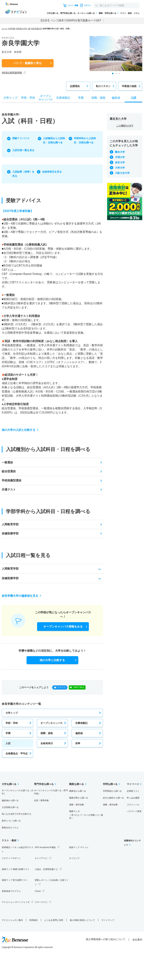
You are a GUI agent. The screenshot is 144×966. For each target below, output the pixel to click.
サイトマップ (108, 920)
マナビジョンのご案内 (12, 920)
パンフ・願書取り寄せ (28, 63)
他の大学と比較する (52, 660)
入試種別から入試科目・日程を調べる (54, 140)
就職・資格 (47, 733)
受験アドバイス (21, 138)
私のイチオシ (103, 86)
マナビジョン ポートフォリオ (16, 902)
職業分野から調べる (78, 798)
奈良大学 (120, 162)
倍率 (77, 743)
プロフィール (133, 804)
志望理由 (75, 86)
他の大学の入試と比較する (18, 429)
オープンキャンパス (52, 723)
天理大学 (120, 157)
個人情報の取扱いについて (82, 920)
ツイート (61, 687)
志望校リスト (133, 791)
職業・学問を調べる (107, 13)
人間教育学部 (10, 524)
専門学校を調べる (68, 13)
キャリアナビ (41, 858)
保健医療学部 (10, 533)
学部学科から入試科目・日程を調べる (85, 140)
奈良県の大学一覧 (23, 29)
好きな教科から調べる (113, 798)
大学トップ (12, 712)
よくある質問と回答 (53, 920)
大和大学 (120, 167)
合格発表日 (47, 743)
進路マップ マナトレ (79, 847)
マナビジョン (15, 12)
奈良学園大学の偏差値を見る (20, 595)
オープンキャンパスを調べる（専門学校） (51, 792)
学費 (8, 733)
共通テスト (9, 489)
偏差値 (79, 733)
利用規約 (33, 920)
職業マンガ (86, 814)
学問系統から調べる (112, 791)
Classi (38, 891)
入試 (8, 743)
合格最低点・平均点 (17, 753)
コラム (136, 13)
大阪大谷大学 (122, 173)
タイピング (74, 858)
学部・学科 (12, 723)
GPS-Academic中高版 (45, 847)
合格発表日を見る (52, 171)
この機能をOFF (124, 125)
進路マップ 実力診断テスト (15, 880)
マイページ (133, 784)
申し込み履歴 (133, 798)
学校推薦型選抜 (11, 480)
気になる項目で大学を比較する (16, 814)
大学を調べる (52, 13)
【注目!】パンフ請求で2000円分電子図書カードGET (70, 20)
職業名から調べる (77, 791)
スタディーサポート (11, 858)
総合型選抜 (9, 471)
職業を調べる (76, 784)
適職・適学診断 (76, 804)
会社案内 (137, 939)
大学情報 (11, 29)
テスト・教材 (126, 13)
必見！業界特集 (41, 800)
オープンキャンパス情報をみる (63, 626)
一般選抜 (7, 462)
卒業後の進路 (129, 86)
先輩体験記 (81, 723)
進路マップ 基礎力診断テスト (16, 869)
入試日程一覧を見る (23, 150)
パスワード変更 (134, 811)
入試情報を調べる (10, 807)
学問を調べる (110, 784)
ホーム (4, 29)
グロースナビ (41, 902)
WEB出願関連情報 (12, 72)
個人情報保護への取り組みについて (105, 939)
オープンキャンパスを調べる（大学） (17, 792)
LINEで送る (78, 687)
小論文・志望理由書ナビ (46, 869)
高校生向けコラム (10, 827)
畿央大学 (120, 152)
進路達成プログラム (11, 891)
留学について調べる (11, 821)
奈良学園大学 (36, 29)
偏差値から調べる (10, 800)
